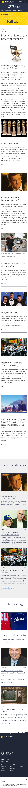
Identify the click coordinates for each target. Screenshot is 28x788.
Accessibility (13, 764)
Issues (2, 10)
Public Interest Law (15, 725)
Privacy (11, 766)
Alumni (19, 1)
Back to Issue (5, 14)
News (24, 1)
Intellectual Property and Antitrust (7, 587)
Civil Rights (3, 725)
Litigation (3, 644)
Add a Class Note (23, 764)
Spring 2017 (24, 706)
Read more (3, 164)
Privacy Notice (14, 785)
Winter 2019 (25, 667)
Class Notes (14, 10)
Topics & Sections (8, 10)
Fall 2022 (25, 632)
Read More (3, 228)
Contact (21, 766)
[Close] (26, 779)
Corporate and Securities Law (6, 28)
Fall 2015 (25, 493)
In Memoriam (19, 10)
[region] (14, 782)
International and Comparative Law (7, 588)
